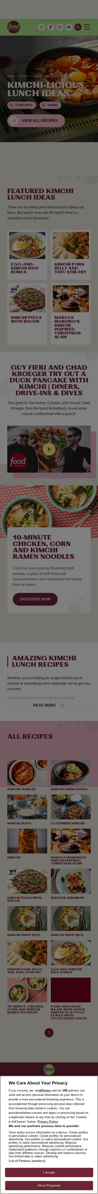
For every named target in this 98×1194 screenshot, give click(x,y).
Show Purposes (49, 1185)
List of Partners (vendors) (27, 1161)
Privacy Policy (48, 1121)
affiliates (45, 1090)
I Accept (49, 1172)
